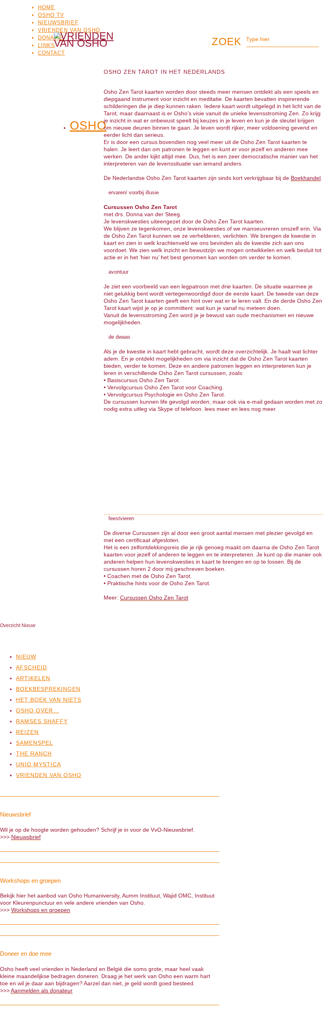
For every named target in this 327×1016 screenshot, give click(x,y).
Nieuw (26, 656)
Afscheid (31, 667)
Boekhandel (306, 178)
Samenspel (34, 743)
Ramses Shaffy (42, 721)
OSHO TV (51, 15)
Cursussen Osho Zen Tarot (154, 597)
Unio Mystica (38, 764)
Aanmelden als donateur (42, 990)
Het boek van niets (48, 699)
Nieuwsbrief (58, 23)
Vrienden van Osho (69, 30)
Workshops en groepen (40, 910)
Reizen (27, 732)
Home (46, 7)
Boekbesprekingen (48, 689)
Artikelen (33, 678)
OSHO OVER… (37, 710)
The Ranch (34, 753)
